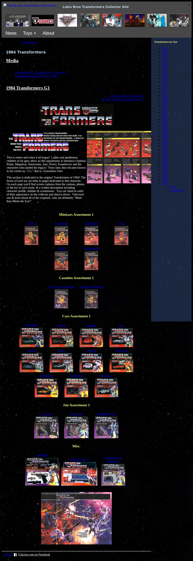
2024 (165, 48)
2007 (165, 105)
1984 (165, 183)
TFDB (7, 554)
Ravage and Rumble (91, 286)
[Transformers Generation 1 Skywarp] (46, 437)
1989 (165, 166)
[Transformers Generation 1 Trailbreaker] (76, 396)
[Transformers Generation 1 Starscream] (76, 437)
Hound (61, 325)
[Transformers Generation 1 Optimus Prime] (79, 484)
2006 (165, 109)
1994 (165, 149)
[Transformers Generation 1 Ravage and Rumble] (91, 307)
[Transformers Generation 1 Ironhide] (91, 346)
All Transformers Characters (126, 95)
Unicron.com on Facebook (34, 554)
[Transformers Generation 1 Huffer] (61, 269)
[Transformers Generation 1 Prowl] (61, 371)
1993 (165, 153)
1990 (165, 163)
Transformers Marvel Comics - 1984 (36, 75)
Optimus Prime (79, 459)
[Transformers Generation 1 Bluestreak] (31, 346)
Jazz (121, 325)
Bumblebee (61, 223)
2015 (165, 78)
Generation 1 (177, 190)
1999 (165, 132)
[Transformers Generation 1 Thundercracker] (106, 437)
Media (12, 60)
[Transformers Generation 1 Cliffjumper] (91, 244)
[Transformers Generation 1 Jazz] (121, 346)
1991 (165, 159)
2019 (165, 65)
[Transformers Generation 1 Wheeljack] (106, 396)
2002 (165, 122)
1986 (165, 176)
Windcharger (91, 248)
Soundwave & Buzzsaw (113, 459)
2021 (165, 58)
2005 (165, 112)
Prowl (61, 350)
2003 (165, 119)
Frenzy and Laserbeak (61, 286)
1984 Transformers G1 (28, 87)
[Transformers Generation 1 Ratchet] (91, 371)
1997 (165, 139)
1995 (165, 146)
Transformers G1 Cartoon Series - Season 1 (40, 72)
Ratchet (91, 350)
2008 (165, 102)
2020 (165, 61)
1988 (165, 173)
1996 (165, 143)
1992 (165, 156)
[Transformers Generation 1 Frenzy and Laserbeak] (61, 307)
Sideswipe (121, 350)
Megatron (42, 455)
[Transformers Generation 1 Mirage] (31, 371)
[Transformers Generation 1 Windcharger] (91, 269)
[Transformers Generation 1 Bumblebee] (61, 244)
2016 (165, 75)
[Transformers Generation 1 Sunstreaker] (46, 396)
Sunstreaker (46, 375)
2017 (165, 71)
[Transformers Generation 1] (76, 125)
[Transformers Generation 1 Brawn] (31, 244)
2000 (165, 129)
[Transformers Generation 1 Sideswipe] (121, 371)
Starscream (76, 414)
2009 (165, 98)
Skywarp (46, 414)
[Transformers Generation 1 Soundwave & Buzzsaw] (113, 484)
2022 (165, 54)
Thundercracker (106, 414)
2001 (165, 126)
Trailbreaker (76, 375)
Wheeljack (106, 375)
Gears (121, 223)
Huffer (61, 248)
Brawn (31, 223)
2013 (165, 85)
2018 (165, 68)
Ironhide (91, 325)
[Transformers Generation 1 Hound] (61, 346)
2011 (165, 92)
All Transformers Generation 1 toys (122, 99)
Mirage (31, 350)
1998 (165, 136)
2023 (165, 51)
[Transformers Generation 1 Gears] (121, 244)
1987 (165, 170)
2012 (165, 88)
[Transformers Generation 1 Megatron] (42, 484)
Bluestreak (31, 325)
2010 (165, 95)
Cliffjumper (91, 223)
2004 (165, 115)
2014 (165, 81)
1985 (165, 180)
